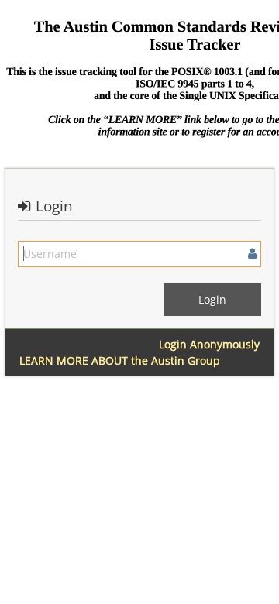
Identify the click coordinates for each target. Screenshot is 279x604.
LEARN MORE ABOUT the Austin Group (119, 360)
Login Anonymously (209, 344)
